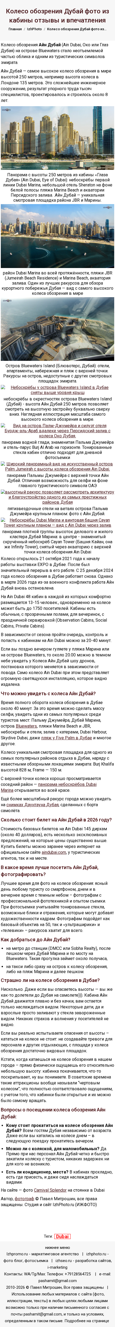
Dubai (62, 1236)
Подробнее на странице (87, 1320)
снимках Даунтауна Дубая (32, 804)
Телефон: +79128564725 (69, 1274)
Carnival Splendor (50, 1190)
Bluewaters (26, 726)
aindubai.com (54, 852)
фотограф (24, 1198)
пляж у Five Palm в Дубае (66, 737)
